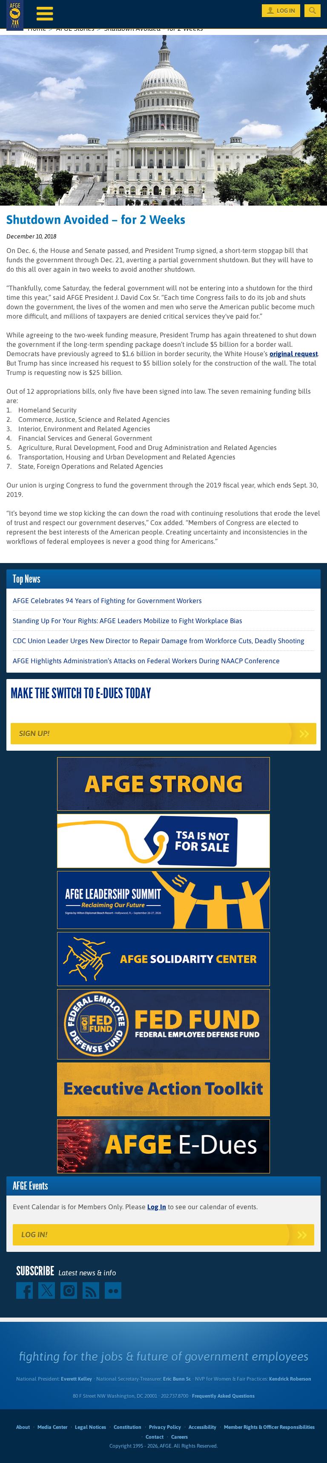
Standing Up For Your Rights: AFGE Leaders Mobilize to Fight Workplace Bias (127, 620)
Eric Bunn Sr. (177, 1379)
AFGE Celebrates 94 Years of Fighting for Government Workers (107, 600)
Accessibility (202, 1427)
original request (294, 353)
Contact (155, 1437)
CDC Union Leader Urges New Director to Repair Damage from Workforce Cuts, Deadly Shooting (158, 640)
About (23, 1427)
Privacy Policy (165, 1427)
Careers (179, 1437)
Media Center (52, 1427)
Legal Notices (90, 1427)
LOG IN (286, 10)
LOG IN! (34, 1234)
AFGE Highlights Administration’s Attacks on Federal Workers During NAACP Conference (146, 661)
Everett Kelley (76, 1379)
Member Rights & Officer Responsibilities (269, 1427)
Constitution (127, 1427)
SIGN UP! (34, 733)
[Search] (312, 10)
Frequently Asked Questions (223, 1396)
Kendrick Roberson (290, 1379)
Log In (156, 1206)
